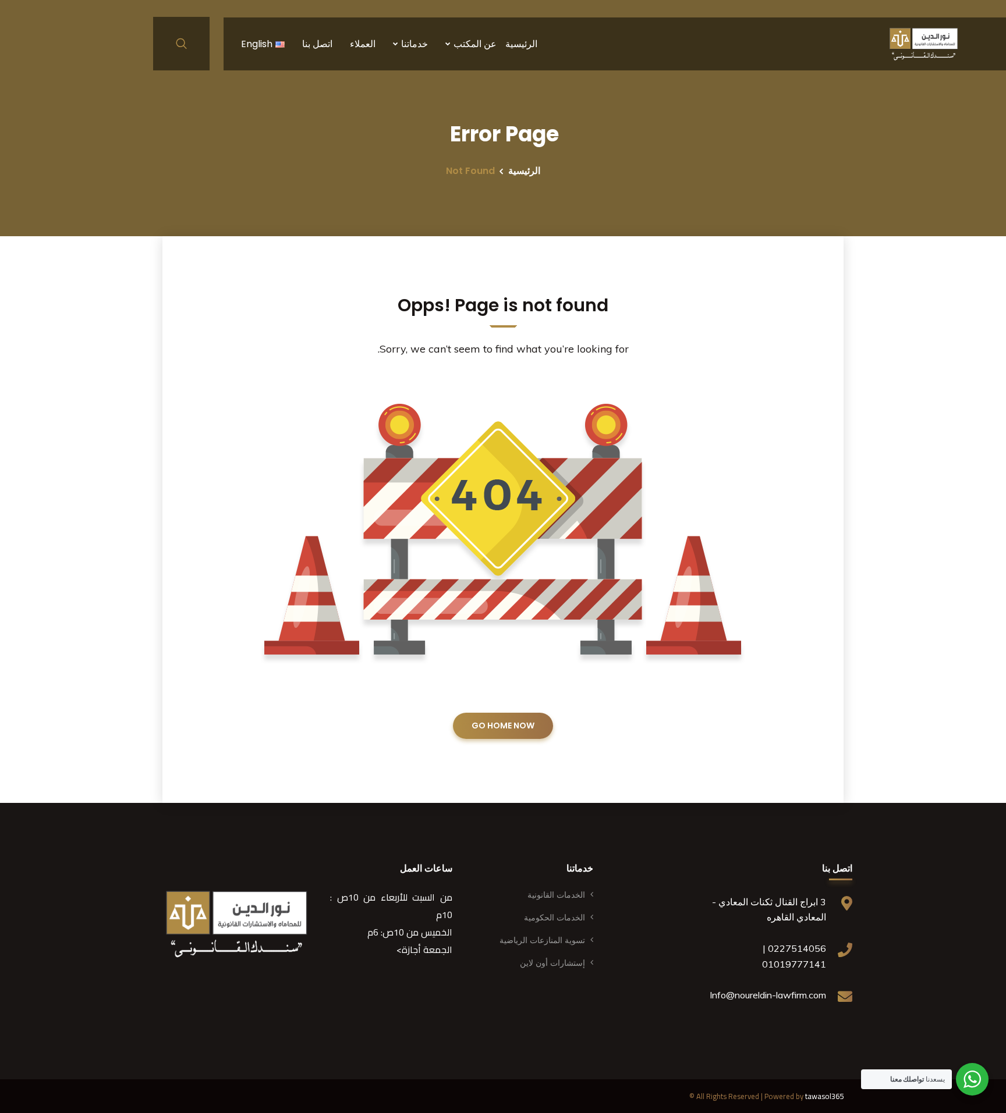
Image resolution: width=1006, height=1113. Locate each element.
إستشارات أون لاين (552, 963)
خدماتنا (414, 44)
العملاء (363, 44)
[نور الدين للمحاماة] (923, 43)
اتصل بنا (317, 44)
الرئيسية (521, 44)
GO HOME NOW (503, 725)
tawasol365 (824, 1096)
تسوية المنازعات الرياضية (542, 940)
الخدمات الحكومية (554, 917)
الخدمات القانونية (556, 895)
